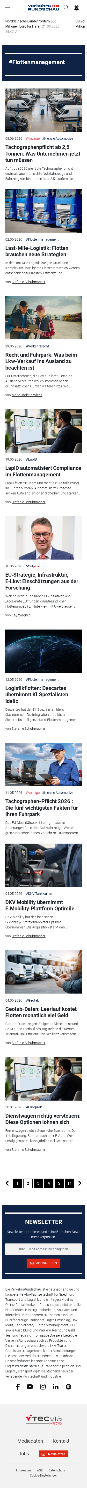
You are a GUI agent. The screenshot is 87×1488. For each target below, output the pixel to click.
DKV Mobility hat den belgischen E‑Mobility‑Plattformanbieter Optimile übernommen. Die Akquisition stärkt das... (36, 922)
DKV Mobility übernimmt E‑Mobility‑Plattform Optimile (39, 905)
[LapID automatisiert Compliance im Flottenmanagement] (43, 431)
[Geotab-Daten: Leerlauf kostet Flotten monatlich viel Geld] (43, 972)
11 (69, 1183)
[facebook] (18, 1387)
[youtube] (30, 1386)
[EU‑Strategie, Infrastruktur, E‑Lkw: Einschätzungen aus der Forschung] (43, 538)
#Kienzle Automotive (57, 138)
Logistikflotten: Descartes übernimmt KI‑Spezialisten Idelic (36, 694)
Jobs (24, 1454)
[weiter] (80, 1183)
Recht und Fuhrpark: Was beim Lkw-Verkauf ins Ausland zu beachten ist (41, 361)
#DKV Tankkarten (39, 894)
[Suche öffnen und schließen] (65, 7)
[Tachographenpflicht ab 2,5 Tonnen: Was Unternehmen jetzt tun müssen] (43, 110)
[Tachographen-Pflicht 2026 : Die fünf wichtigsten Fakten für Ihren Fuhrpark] (43, 764)
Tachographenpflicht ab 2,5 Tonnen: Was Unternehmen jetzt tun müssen (42, 153)
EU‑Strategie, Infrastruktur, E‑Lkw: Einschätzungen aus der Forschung (41, 581)
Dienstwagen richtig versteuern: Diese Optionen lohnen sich (42, 1119)
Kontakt (61, 1441)
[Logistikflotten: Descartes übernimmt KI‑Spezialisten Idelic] (43, 651)
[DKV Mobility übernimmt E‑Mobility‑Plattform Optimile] (43, 865)
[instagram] (43, 1386)
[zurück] (7, 1183)
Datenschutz (57, 1470)
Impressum (23, 1470)
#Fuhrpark (34, 1107)
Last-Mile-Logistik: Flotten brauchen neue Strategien (36, 251)
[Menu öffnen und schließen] (9, 7)
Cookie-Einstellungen (43, 1475)
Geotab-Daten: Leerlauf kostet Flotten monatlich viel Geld (41, 1012)
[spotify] (68, 1386)
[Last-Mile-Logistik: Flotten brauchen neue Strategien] (43, 211)
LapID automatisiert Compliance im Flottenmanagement (43, 471)
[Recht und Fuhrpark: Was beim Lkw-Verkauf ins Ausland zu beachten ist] (43, 317)
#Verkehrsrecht (37, 346)
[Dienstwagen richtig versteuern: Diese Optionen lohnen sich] (43, 1079)
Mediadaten (30, 1441)
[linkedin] (55, 1386)
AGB (40, 1470)
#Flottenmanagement (42, 239)
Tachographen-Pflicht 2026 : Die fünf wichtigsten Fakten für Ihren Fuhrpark (41, 807)
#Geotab (32, 1000)
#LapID (31, 459)
